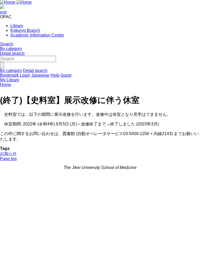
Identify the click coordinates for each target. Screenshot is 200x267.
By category (11, 48)
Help (55, 75)
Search (6, 44)
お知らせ (8, 153)
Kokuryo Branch (25, 30)
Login (25, 75)
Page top (8, 158)
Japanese (40, 75)
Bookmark (9, 75)
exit (3, 12)
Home (5, 84)
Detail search (12, 53)
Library (16, 25)
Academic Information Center (37, 35)
